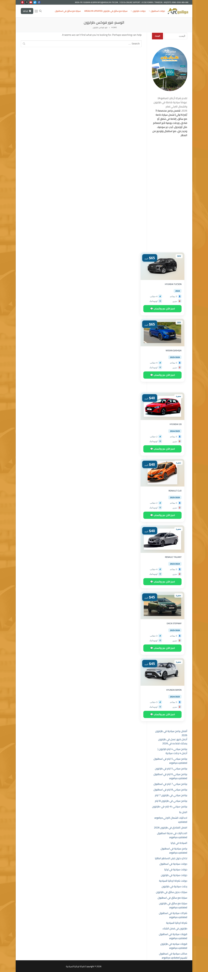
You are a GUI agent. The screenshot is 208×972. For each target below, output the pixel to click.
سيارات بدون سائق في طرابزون (171, 892)
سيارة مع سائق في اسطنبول (172, 897)
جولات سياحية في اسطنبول (173, 863)
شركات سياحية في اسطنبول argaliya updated (173, 915)
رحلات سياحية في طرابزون (174, 886)
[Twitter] (35, 2)
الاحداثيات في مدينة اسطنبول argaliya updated (172, 835)
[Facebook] (39, 2)
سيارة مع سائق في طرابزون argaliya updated (173, 905)
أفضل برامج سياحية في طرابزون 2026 (171, 733)
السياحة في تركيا (179, 843)
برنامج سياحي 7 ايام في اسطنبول (170, 784)
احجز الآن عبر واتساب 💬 (162, 308)
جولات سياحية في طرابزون (174, 875)
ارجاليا (26, 11)
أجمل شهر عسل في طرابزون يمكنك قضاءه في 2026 (172, 741)
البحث (157, 36)
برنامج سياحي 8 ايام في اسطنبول (170, 789)
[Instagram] (26, 2)
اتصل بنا (183, 812)
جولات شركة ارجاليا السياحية (173, 880)
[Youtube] (30, 2)
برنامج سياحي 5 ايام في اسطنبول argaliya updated (170, 760)
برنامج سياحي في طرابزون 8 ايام (171, 800)
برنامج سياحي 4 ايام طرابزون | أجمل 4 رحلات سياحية (172, 751)
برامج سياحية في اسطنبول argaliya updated (174, 850)
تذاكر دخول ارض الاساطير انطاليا (171, 858)
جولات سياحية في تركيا (175, 869)
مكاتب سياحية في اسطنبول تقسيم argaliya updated (173, 955)
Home (114, 27)
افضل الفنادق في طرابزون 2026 (170, 827)
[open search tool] (40, 11)
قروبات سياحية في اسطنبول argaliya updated (173, 936)
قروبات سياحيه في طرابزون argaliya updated (173, 946)
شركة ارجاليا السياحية (176, 922)
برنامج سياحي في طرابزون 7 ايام (171, 795)
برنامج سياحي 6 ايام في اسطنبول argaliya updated (170, 776)
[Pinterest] (22, 2)
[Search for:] (81, 43)
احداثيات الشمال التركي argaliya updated (170, 819)
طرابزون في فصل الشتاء (175, 928)
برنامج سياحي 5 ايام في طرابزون (171, 768)
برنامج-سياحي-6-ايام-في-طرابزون (169, 806)
